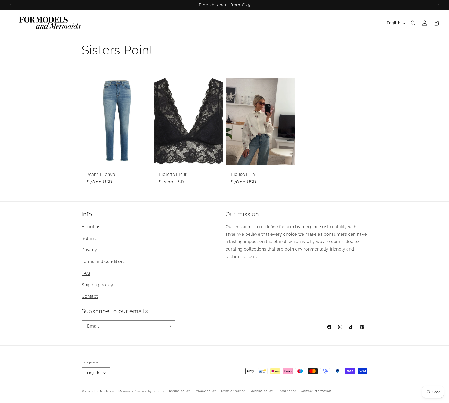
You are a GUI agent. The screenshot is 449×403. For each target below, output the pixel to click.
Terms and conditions (104, 261)
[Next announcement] (439, 5)
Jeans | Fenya (101, 174)
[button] (11, 23)
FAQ (86, 273)
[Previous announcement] (10, 5)
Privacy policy (205, 391)
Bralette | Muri (173, 174)
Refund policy (179, 391)
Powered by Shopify (149, 391)
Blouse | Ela (243, 174)
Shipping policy (97, 284)
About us (91, 226)
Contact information (316, 391)
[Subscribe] (169, 326)
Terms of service (233, 391)
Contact (90, 296)
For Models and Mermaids (113, 391)
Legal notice (287, 391)
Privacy (89, 249)
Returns (89, 238)
